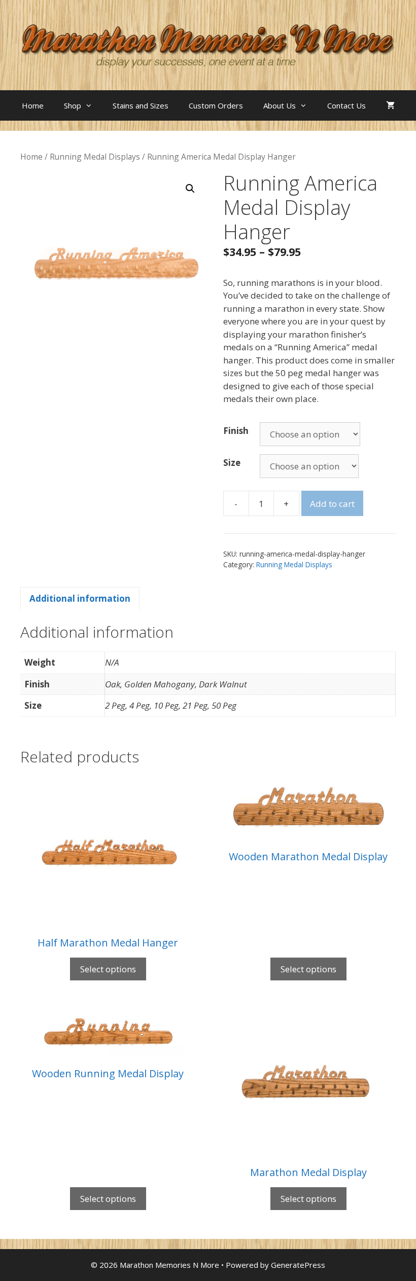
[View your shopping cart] (390, 105)
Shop (72, 105)
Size (231, 462)
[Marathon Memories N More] (208, 44)
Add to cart (332, 503)
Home (33, 105)
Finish (236, 430)
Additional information (79, 598)
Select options (108, 969)
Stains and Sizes (140, 105)
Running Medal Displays (95, 156)
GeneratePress (298, 1265)
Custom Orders (216, 105)
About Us (279, 105)
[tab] (80, 598)
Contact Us (346, 105)
